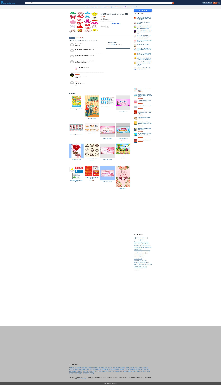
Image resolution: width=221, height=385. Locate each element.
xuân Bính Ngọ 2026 (143, 268)
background (79, 367)
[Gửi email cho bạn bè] (106, 27)
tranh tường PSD (148, 264)
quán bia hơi (80, 371)
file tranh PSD (71, 369)
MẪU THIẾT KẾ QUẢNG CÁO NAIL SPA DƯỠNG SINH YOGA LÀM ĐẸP (144, 32)
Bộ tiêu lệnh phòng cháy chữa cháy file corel (92, 178)
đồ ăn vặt (91, 373)
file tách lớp (144, 245)
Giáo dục (135, 247)
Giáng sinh (148, 245)
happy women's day (148, 247)
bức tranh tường (137, 239)
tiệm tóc (105, 371)
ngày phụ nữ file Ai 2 (92, 118)
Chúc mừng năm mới (137, 241)
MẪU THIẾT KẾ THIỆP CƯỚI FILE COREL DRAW (144, 41)
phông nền (140, 369)
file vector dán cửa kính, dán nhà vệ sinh (76, 181)
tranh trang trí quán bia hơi (117, 371)
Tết (143, 266)
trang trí (141, 262)
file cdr (114, 367)
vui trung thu (80, 373)
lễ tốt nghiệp (136, 249)
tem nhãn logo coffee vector (92, 158)
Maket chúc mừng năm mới (138, 251)
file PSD (143, 243)
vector (146, 266)
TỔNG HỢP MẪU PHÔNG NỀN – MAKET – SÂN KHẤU (144, 68)
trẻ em (140, 266)
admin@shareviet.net (82, 378)
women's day (136, 268)
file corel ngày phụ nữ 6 (107, 159)
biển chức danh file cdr (93, 367)
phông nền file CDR (146, 369)
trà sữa (148, 371)
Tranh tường (134, 371)
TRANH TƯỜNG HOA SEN (143, 44)
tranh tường (136, 264)
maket (140, 249)
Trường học (136, 266)
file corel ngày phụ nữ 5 (107, 138)
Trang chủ (87, 7)
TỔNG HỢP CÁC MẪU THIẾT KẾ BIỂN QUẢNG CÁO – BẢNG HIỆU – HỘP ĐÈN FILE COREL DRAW (144, 58)
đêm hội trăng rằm (86, 373)
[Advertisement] (143, 79)
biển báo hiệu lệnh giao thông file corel (107, 108)
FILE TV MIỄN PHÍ (124, 7)
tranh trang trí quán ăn (127, 371)
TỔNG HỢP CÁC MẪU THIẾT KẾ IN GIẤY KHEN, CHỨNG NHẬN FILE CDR (144, 63)
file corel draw (122, 367)
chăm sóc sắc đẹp (104, 367)
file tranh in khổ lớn (137, 245)
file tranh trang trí (78, 369)
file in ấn (139, 243)
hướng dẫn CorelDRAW (115, 369)
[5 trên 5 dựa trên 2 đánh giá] (115, 16)
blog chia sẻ (134, 7)
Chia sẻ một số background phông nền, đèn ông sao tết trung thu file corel (144, 49)
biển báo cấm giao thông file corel (76, 134)
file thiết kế (94, 7)
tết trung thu (71, 373)
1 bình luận (140, 65)
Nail (136, 369)
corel (143, 241)
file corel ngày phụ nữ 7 (123, 111)
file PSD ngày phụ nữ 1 (107, 181)
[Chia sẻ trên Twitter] (104, 27)
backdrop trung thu (72, 367)
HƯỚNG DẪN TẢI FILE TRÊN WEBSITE (143, 23)
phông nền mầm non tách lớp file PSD (123, 156)
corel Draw (147, 241)
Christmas (145, 239)
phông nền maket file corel (138, 256)
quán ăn (84, 371)
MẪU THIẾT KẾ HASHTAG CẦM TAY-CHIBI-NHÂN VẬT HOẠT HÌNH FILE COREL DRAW (144, 37)
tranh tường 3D (141, 264)
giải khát (108, 369)
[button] (207, 3)
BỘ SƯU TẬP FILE (114, 7)
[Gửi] (173, 3)
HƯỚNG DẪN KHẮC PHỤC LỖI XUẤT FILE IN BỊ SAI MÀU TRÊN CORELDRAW (144, 18)
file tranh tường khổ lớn (97, 369)
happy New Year (141, 247)
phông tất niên (136, 262)
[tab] (79, 38)
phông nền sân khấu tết (138, 258)
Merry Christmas (147, 251)
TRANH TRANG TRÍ (104, 7)
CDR (141, 239)
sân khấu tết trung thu (99, 371)
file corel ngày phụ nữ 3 (123, 138)
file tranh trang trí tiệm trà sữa (87, 369)
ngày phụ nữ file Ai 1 (92, 132)
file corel (135, 243)
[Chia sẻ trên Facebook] (102, 27)
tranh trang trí (146, 262)
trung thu (144, 371)
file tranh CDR (145, 367)
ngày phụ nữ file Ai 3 (123, 188)
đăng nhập (114, 44)
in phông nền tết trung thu (124, 369)
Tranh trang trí (110, 371)
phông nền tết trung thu (73, 371)
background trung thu (85, 367)
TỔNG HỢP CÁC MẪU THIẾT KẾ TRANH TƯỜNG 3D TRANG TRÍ (144, 54)
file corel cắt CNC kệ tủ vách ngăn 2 (76, 109)
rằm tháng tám (89, 371)
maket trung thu (132, 369)
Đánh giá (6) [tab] (72, 37)
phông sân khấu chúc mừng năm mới (140, 260)
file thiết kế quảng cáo (138, 367)
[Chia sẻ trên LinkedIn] (108, 27)
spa (93, 371)
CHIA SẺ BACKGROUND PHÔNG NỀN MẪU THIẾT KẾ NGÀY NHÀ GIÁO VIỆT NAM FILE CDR (144, 27)
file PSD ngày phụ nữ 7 (76, 159)
